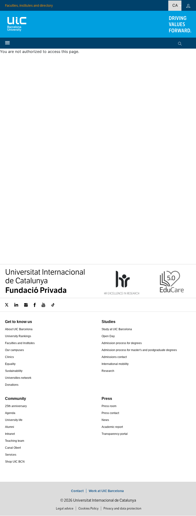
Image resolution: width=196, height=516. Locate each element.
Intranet (10, 434)
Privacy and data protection (122, 508)
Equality (10, 364)
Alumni (9, 427)
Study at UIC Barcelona (117, 329)
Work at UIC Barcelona (106, 491)
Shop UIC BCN (15, 461)
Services (10, 454)
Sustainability (13, 371)
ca (175, 5)
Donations (11, 384)
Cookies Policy (88, 508)
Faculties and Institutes (20, 343)
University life (13, 420)
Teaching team (14, 440)
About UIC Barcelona (19, 329)
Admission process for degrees (122, 343)
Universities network (18, 378)
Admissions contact (114, 357)
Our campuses (14, 350)
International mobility (115, 364)
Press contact (110, 413)
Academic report (112, 427)
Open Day (108, 336)
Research (108, 371)
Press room (109, 406)
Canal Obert (13, 447)
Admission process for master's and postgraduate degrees (139, 350)
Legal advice (64, 508)
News (105, 420)
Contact (77, 491)
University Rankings (18, 336)
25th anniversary (16, 406)
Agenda (10, 413)
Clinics (9, 357)
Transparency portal (115, 434)
